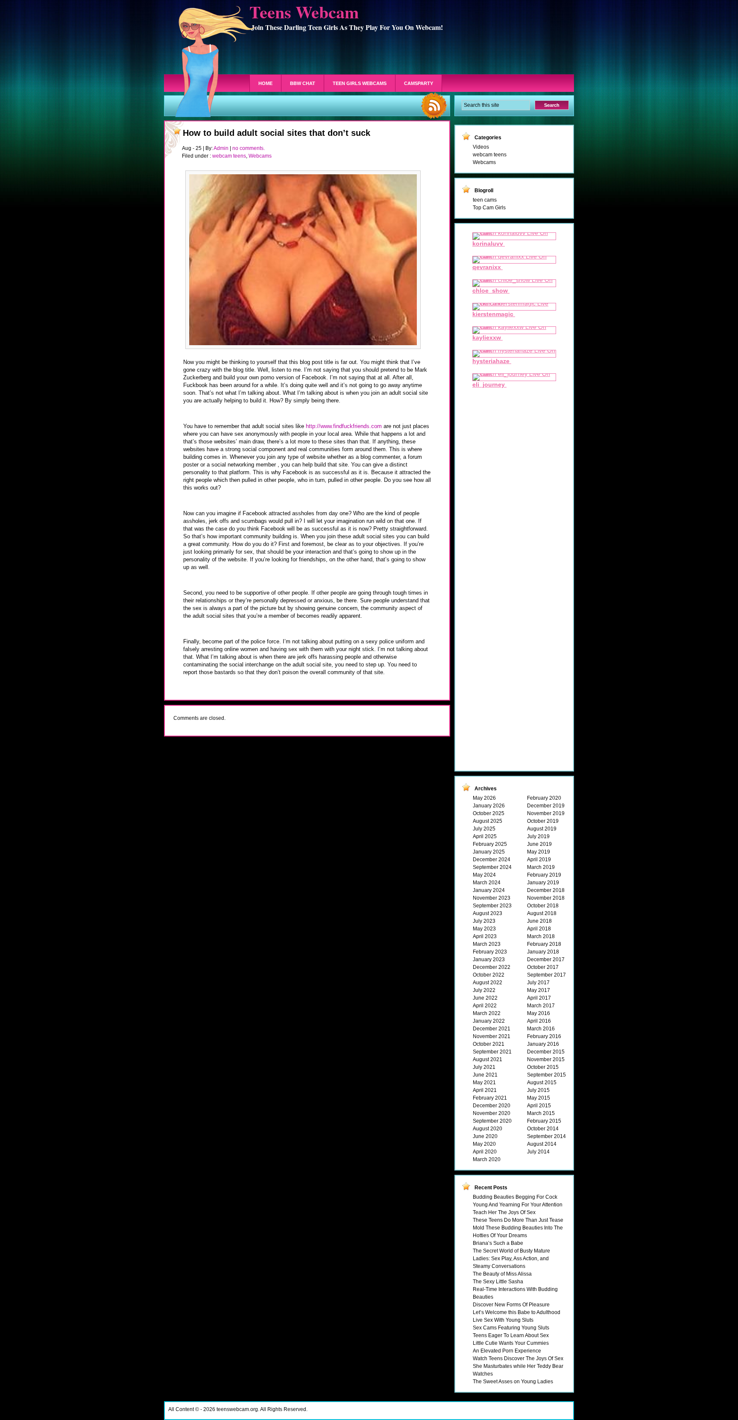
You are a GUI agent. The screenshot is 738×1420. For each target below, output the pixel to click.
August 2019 (541, 829)
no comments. (248, 148)
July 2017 (538, 983)
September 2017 (546, 975)
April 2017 (539, 998)
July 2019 (538, 836)
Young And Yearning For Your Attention (517, 1205)
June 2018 (539, 921)
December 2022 (491, 967)
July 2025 (484, 829)
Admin (221, 148)
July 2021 (484, 1067)
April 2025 (485, 836)
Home (265, 83)
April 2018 (539, 929)
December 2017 (546, 959)
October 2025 (488, 813)
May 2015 (538, 1098)
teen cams (485, 200)
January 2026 (489, 806)
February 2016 (544, 1036)
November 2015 (546, 1059)
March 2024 (487, 883)
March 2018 (541, 936)
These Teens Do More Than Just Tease (518, 1220)
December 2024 (491, 860)
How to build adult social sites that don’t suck (276, 133)
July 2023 (484, 921)
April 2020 (485, 1152)
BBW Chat (302, 83)
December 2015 (546, 1052)
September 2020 (492, 1121)
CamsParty (418, 83)
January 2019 (543, 883)
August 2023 (487, 913)
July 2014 (538, 1152)
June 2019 (539, 844)
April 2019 (539, 860)
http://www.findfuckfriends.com (344, 426)
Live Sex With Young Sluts (503, 1320)
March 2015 (541, 1113)
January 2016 (543, 1044)
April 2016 (539, 1021)
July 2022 (484, 990)
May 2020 (484, 1144)
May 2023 (484, 929)
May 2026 (484, 798)
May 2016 (538, 1013)
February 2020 (544, 798)
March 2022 (487, 1013)
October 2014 (543, 1129)
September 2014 (546, 1136)
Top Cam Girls (489, 208)
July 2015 (538, 1090)
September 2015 (546, 1075)
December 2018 (546, 890)
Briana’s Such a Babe (498, 1243)
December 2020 (491, 1106)
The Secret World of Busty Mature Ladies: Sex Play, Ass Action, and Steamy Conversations (511, 1258)
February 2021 (490, 1098)
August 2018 (541, 913)
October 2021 (488, 1044)
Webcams (260, 156)
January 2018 (543, 952)
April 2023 (485, 936)
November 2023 (491, 898)
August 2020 (487, 1129)
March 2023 (487, 944)
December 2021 (491, 1029)
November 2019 (546, 813)
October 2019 (543, 821)
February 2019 (544, 875)
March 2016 (541, 1029)
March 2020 (487, 1159)
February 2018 (544, 944)
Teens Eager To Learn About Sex (511, 1335)
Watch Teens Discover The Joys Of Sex (518, 1358)
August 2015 (541, 1083)
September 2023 (492, 906)
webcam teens (229, 156)
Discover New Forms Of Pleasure (511, 1305)
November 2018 (546, 898)
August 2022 (487, 983)
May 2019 (538, 852)
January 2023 (489, 959)
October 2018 (543, 906)
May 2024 (484, 875)
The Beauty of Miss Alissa (502, 1274)
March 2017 (541, 1006)
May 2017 (538, 990)
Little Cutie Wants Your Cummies (511, 1343)
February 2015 (544, 1121)
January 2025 (489, 852)
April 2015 (539, 1106)
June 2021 (485, 1075)
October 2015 (543, 1067)
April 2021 (485, 1090)
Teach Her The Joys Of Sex (504, 1212)
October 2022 (488, 975)
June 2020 (485, 1136)
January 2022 (489, 1021)
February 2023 (490, 952)
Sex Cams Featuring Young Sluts (511, 1328)
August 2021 (487, 1059)
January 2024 (489, 890)
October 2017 (543, 967)
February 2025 (490, 844)
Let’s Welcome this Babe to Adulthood (516, 1312)
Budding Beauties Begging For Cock (515, 1197)
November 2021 (491, 1036)
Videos (481, 147)
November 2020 (491, 1113)
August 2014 (541, 1144)
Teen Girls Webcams (360, 83)
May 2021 (484, 1083)
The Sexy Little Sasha (498, 1282)
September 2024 (492, 867)
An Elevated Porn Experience (507, 1351)
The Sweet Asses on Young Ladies (513, 1382)
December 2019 (546, 806)
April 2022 (485, 1006)
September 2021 (492, 1052)
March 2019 (541, 867)
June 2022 (485, 998)
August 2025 (487, 821)
